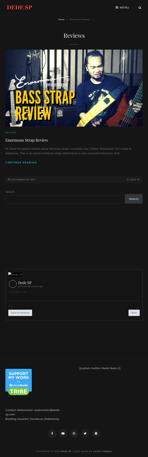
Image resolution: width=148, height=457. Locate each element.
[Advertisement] (74, 237)
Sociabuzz (36, 419)
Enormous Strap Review (26, 140)
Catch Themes (102, 451)
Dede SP (135, 179)
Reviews (10, 132)
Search (10, 192)
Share (134, 312)
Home (61, 19)
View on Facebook (20, 312)
